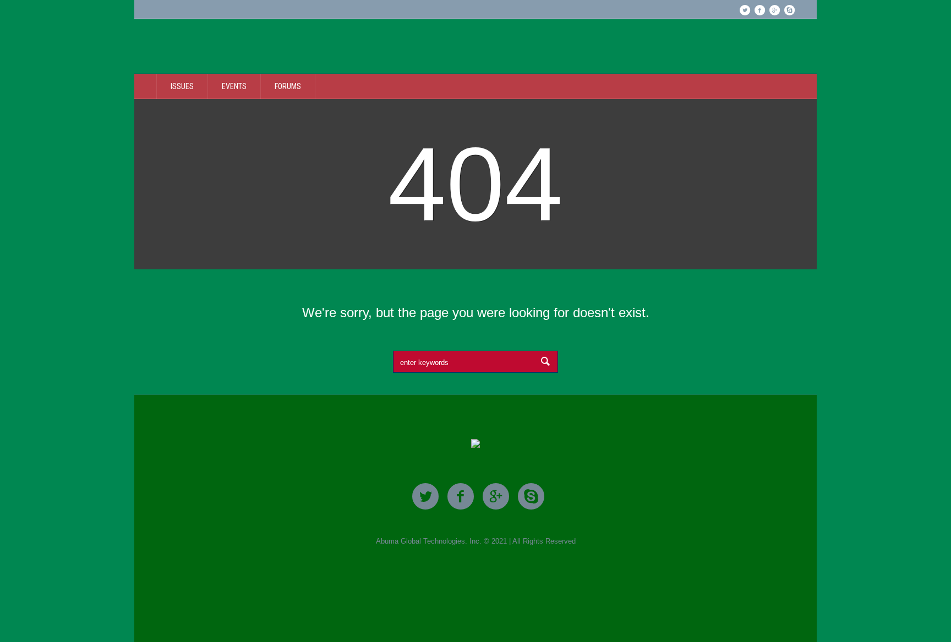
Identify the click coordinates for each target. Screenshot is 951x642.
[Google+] (774, 9)
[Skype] (789, 9)
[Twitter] (744, 9)
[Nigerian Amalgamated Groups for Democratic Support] (475, 444)
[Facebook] (759, 9)
